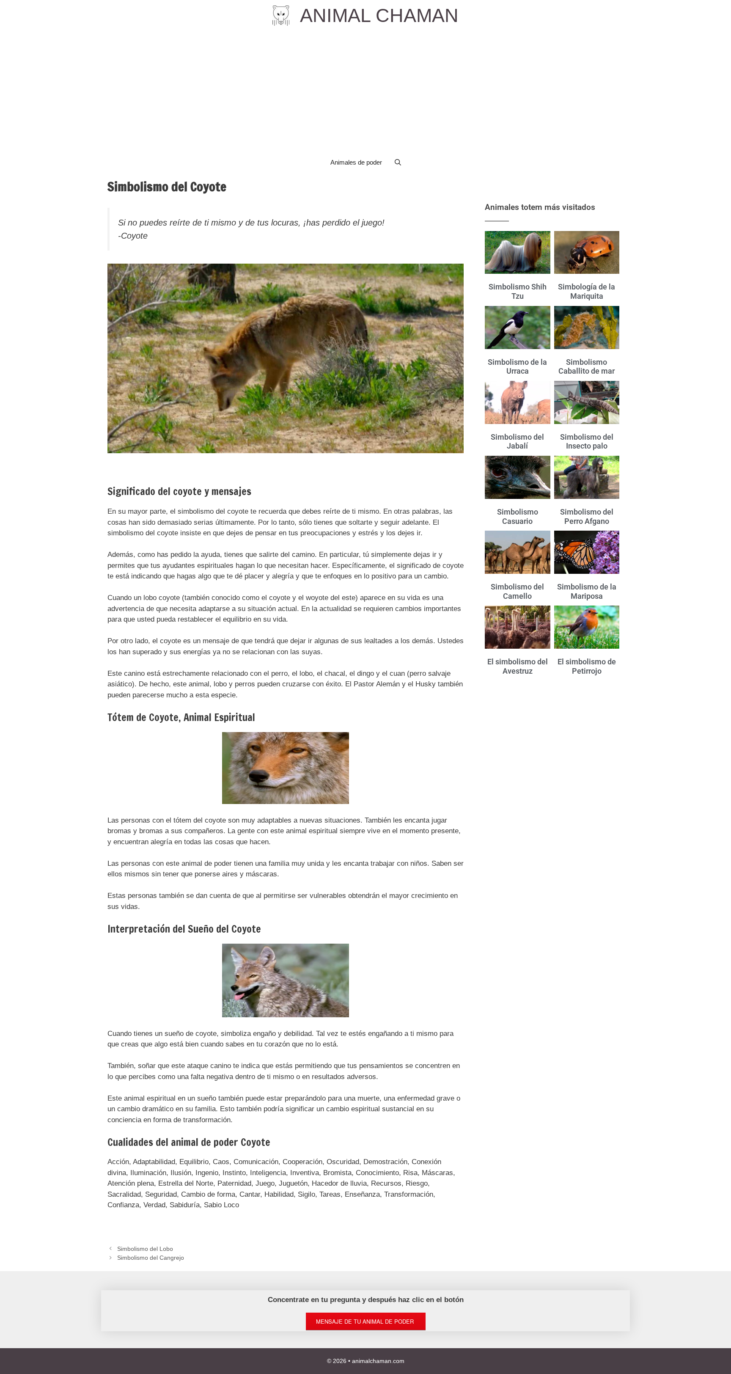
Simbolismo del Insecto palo (586, 441)
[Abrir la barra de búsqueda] (397, 162)
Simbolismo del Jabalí (517, 441)
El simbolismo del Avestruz (517, 666)
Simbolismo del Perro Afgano (586, 516)
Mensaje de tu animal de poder (365, 1321)
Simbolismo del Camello (517, 591)
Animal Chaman (379, 15)
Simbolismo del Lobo (145, 1248)
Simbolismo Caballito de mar (586, 367)
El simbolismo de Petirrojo (587, 666)
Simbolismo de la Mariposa (586, 591)
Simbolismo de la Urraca (517, 367)
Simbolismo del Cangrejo (150, 1257)
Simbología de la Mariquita (586, 291)
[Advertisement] (365, 90)
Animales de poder (356, 162)
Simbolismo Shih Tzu (518, 291)
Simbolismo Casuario (517, 516)
